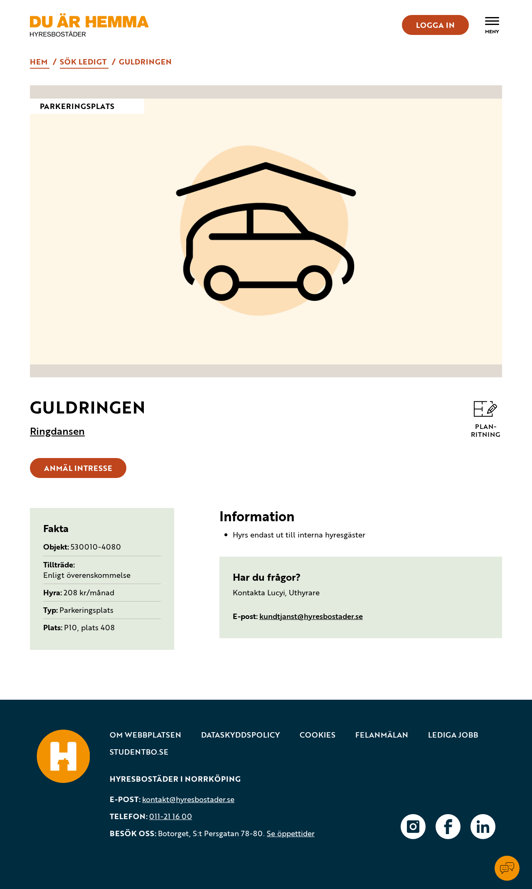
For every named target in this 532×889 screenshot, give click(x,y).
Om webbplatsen (145, 735)
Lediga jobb (453, 735)
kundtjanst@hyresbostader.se (311, 616)
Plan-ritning (485, 429)
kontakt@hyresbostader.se (188, 799)
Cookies (317, 735)
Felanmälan (381, 735)
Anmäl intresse (78, 468)
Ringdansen (57, 431)
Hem (39, 61)
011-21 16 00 (170, 816)
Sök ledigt (84, 61)
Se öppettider (291, 833)
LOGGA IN (435, 25)
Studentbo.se (139, 752)
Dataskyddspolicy (240, 735)
